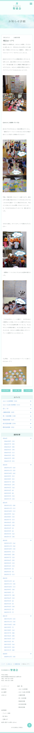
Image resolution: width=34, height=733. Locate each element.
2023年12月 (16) (9, 543)
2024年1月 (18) (9, 537)
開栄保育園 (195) (8, 427)
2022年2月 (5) (9, 609)
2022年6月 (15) (9, 598)
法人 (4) (5, 408)
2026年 (5, 438)
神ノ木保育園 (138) (9, 416)
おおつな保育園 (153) (10, 401)
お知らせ (9, 664)
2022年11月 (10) (9, 584)
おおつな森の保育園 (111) (11, 405)
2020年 (5, 654)
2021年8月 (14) (9, 630)
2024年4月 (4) (9, 528)
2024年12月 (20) (9, 505)
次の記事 (28, 390)
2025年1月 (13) (9, 499)
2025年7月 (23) (9, 482)
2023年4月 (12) (9, 566)
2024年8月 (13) (9, 517)
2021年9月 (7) (9, 627)
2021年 (5, 616)
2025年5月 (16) (9, 487)
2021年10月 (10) (9, 624)
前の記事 (5, 390)
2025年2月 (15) (9, 496)
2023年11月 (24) (9, 546)
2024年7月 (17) (9, 520)
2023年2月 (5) (9, 572)
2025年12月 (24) (9, 468)
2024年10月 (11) (9, 511)
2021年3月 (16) (9, 644)
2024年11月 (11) (9, 508)
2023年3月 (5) (9, 569)
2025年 (5, 465)
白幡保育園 (17, 37)
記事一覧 (17, 390)
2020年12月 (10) (9, 657)
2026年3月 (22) (9, 455)
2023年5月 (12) (9, 563)
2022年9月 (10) (9, 589)
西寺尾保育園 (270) (9, 423)
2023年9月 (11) (9, 552)
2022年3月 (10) (9, 606)
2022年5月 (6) (9, 601)
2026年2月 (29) (9, 458)
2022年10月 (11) (9, 587)
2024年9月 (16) (9, 514)
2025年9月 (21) (9, 476)
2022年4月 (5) (9, 604)
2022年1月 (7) (9, 612)
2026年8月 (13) (9, 441)
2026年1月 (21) (9, 461)
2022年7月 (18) (9, 595)
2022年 (5, 578)
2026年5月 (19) (9, 450)
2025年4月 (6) (9, 490)
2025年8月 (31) (9, 479)
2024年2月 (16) (9, 534)
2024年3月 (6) (9, 531)
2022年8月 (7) (9, 592)
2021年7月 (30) (9, 633)
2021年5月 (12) (9, 639)
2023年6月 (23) (9, 560)
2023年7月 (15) (9, 557)
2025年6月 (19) (9, 485)
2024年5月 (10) (9, 525)
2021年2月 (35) (9, 647)
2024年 (5, 503)
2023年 (5, 540)
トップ (3, 664)
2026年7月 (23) (9, 444)
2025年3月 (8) (9, 493)
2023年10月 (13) (9, 549)
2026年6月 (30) (9, 447)
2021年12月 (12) (9, 619)
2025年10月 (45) (9, 473)
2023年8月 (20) (9, 554)
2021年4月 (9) (9, 641)
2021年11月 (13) (9, 622)
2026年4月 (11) (9, 452)
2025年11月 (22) (9, 470)
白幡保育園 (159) (8, 412)
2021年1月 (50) (9, 650)
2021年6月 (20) (9, 636)
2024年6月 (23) (9, 522)
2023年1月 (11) (9, 574)
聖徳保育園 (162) (8, 420)
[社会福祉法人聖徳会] (17, 6)
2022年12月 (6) (9, 581)
